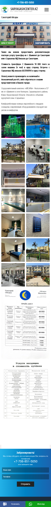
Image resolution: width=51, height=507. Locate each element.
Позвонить (15, 504)
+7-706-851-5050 (25, 2)
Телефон (7, 476)
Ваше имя (7, 470)
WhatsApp (41, 504)
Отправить (25, 484)
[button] (13, 126)
